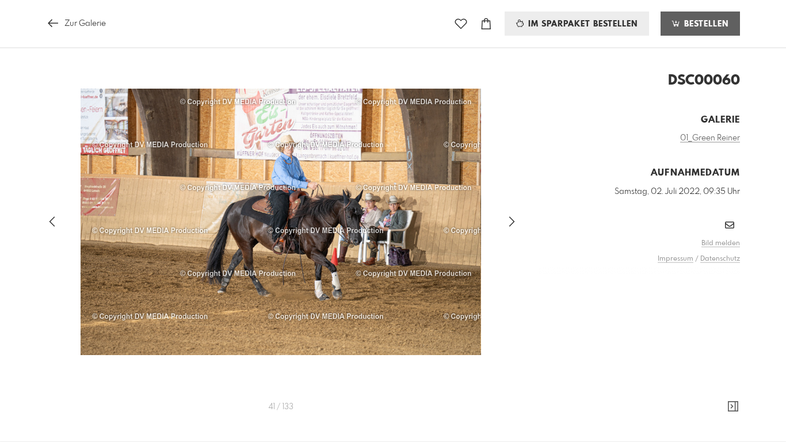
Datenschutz (720, 259)
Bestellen (704, 24)
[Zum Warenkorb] (486, 24)
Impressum (675, 259)
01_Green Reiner (710, 138)
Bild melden (720, 243)
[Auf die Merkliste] (461, 24)
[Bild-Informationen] (733, 406)
